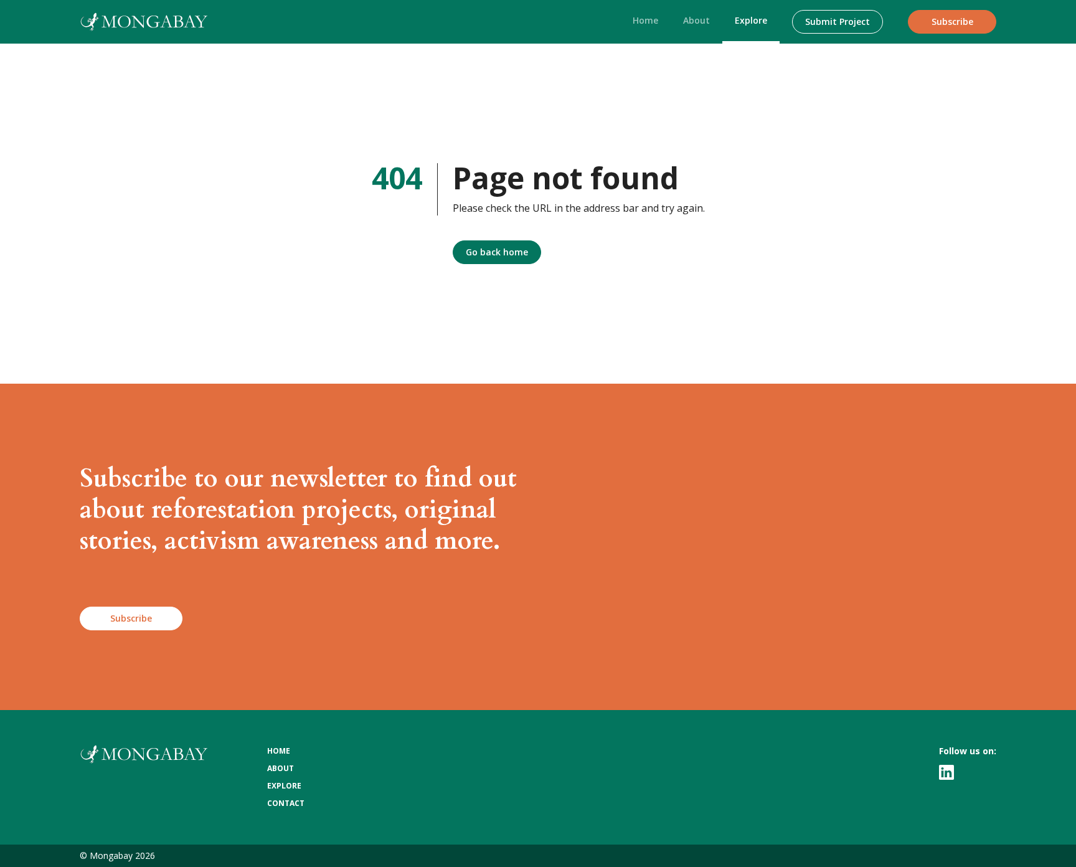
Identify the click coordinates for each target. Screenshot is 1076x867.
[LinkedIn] (946, 772)
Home (645, 20)
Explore (751, 20)
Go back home (497, 252)
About (696, 20)
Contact (285, 803)
